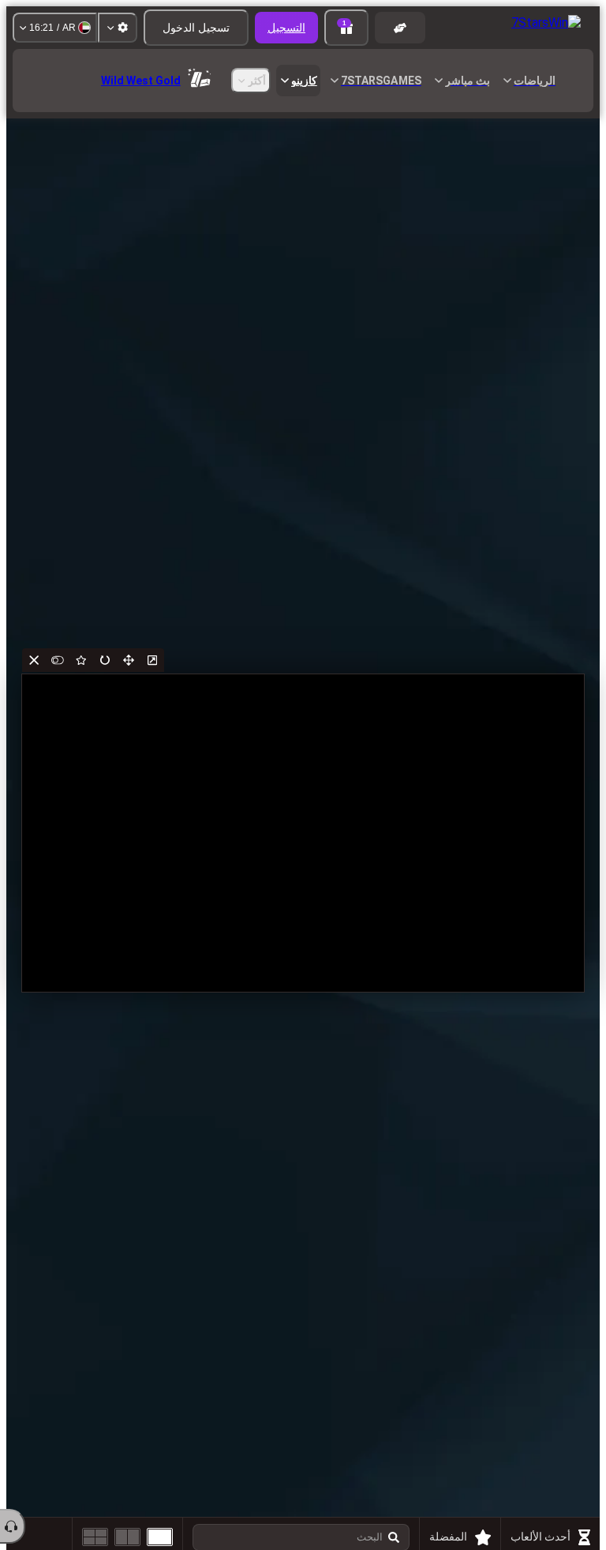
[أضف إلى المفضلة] (81, 660)
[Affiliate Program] (400, 27)
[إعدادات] (117, 28)
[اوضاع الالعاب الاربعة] (95, 1537)
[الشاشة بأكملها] (128, 660)
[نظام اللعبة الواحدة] (160, 1537)
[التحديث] (105, 660)
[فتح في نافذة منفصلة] (152, 660)
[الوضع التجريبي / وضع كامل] (57, 660)
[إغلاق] (34, 660)
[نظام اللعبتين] (127, 1537)
